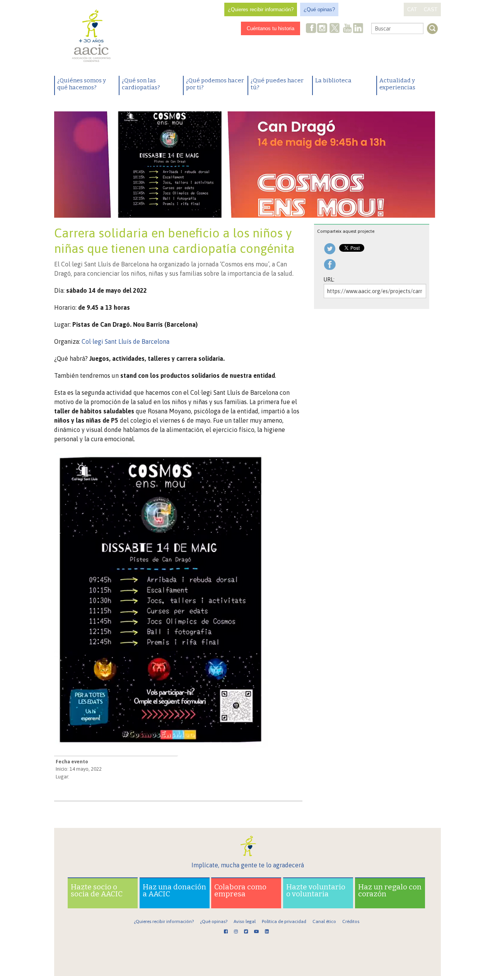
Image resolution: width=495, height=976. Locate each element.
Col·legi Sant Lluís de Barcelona (125, 341)
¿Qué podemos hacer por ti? (215, 84)
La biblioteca (333, 80)
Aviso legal (245, 921)
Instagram (323, 29)
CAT (412, 9)
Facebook (311, 29)
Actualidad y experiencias (397, 84)
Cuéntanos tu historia (270, 28)
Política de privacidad (284, 921)
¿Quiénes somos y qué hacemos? (81, 84)
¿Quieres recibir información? (261, 9)
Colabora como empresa (240, 890)
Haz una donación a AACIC (174, 890)
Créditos (350, 921)
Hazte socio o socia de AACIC (97, 890)
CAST (430, 9)
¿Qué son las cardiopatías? (141, 84)
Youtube (347, 29)
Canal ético (324, 921)
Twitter (334, 29)
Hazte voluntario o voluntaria (315, 890)
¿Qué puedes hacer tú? (277, 84)
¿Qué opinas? (319, 9)
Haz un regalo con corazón (390, 890)
